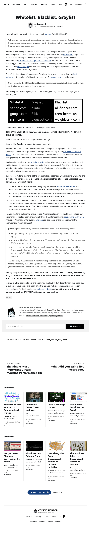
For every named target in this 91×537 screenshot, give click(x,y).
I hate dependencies (66, 186)
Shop (60, 4)
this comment (55, 77)
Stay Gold (34, 4)
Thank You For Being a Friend (33, 454)
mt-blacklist (68, 54)
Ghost (42, 521)
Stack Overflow (53, 310)
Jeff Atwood (40, 24)
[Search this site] (86, 4)
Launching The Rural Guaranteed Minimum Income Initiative (56, 460)
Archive (6, 4)
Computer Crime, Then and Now (32, 407)
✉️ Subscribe (75, 326)
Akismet (48, 34)
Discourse (16, 4)
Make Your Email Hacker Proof (77, 407)
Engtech (39, 220)
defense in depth (44, 289)
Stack (25, 4)
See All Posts (58, 492)
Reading (44, 4)
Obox (58, 521)
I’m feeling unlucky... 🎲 (39, 492)
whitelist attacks (37, 162)
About (52, 4)
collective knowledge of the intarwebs (34, 60)
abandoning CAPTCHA (74, 217)
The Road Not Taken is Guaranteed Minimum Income (77, 459)
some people (23, 67)
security (8, 297)
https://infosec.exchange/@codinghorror (44, 315)
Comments (58, 26)
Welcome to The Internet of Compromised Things (12, 408)
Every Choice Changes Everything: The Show (12, 457)
